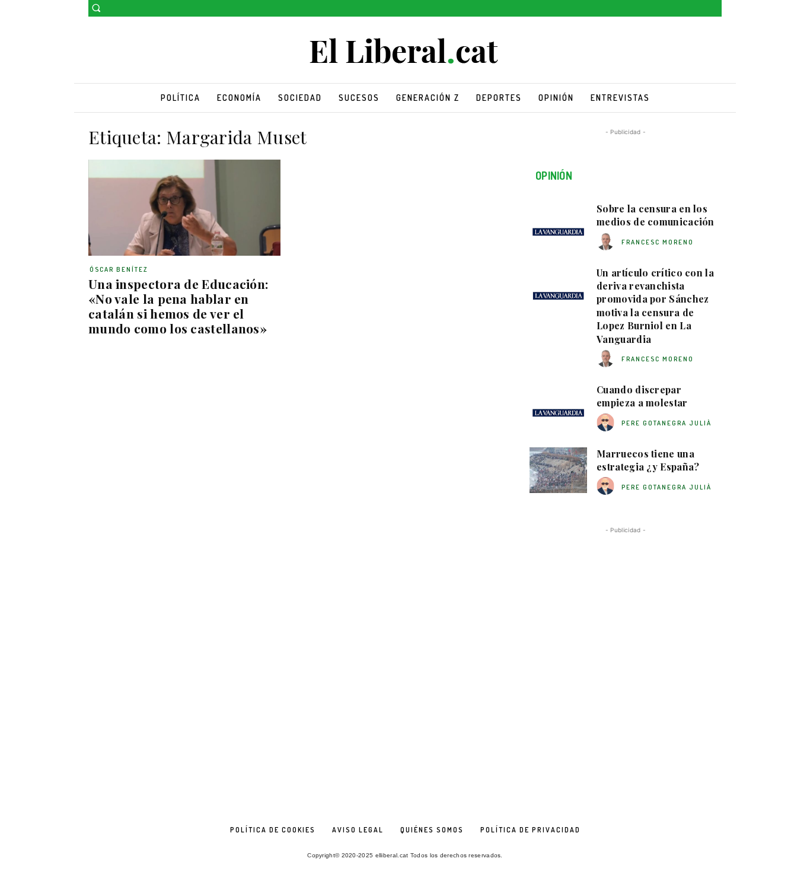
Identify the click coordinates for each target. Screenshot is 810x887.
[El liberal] (405, 51)
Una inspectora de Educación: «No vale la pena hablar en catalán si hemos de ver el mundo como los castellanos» (178, 305)
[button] (96, 7)
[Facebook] (698, 8)
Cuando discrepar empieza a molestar (642, 396)
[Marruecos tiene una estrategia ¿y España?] (558, 470)
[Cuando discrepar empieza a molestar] (558, 406)
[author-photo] (607, 242)
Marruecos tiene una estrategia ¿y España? (648, 460)
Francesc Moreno (657, 242)
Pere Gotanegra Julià (666, 423)
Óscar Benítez (119, 269)
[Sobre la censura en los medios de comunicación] (558, 225)
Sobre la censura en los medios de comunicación (656, 215)
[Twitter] (715, 8)
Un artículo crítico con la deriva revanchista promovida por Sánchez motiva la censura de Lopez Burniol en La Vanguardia (655, 305)
